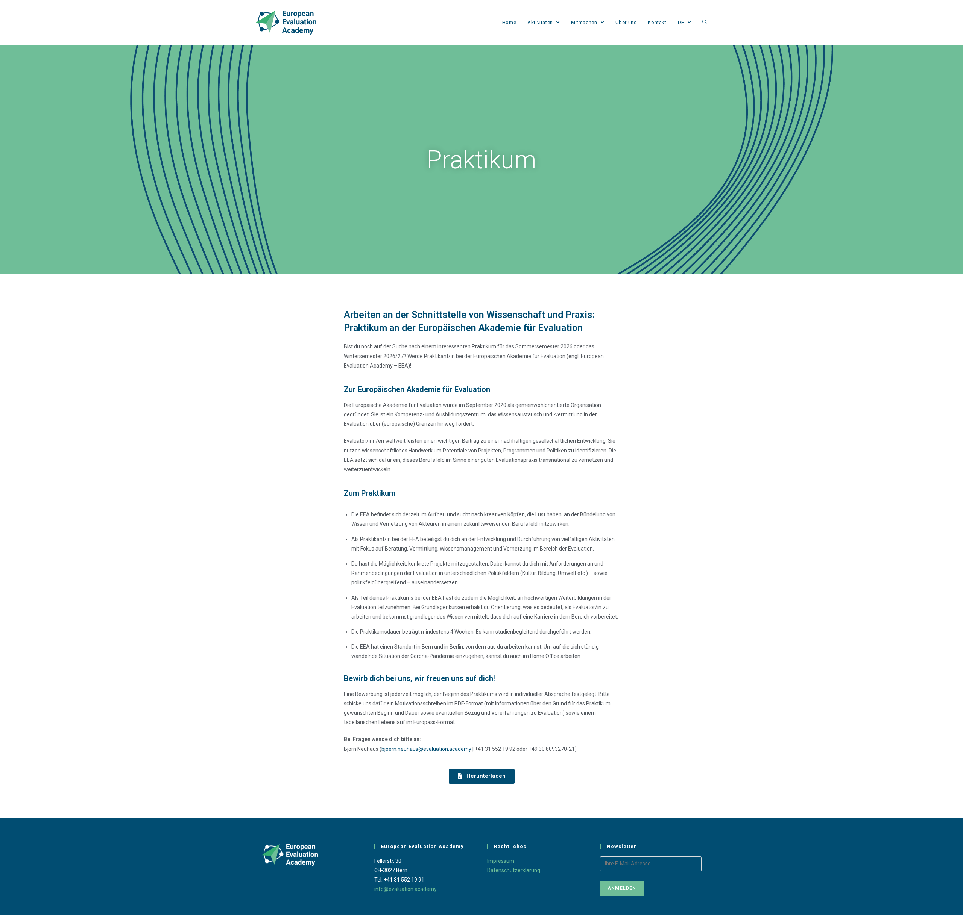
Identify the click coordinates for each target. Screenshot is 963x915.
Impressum (500, 861)
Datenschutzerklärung (513, 870)
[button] (482, 776)
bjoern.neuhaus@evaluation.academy (426, 749)
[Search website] (705, 22)
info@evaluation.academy (405, 889)
